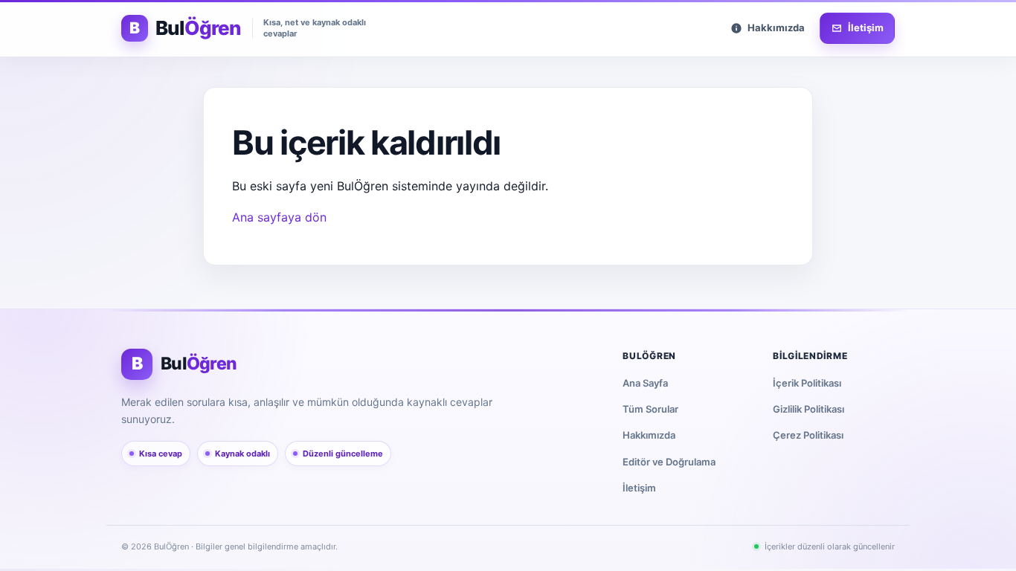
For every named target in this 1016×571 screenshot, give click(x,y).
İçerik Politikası (807, 383)
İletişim (639, 488)
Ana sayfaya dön (279, 217)
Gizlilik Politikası (808, 409)
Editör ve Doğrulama (669, 462)
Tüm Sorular (650, 409)
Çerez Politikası (808, 435)
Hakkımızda (649, 435)
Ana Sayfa (645, 383)
